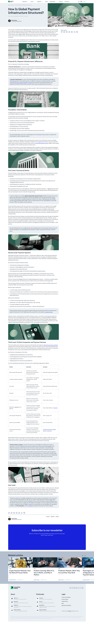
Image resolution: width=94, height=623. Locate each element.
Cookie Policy (65, 601)
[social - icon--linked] (72, 588)
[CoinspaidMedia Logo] (11, 1)
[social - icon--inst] (70, 588)
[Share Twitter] (64, 32)
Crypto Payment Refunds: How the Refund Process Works (20, 572)
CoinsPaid (30, 505)
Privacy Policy (65, 599)
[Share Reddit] (74, 32)
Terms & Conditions (66, 597)
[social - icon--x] (74, 588)
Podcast (61, 1)
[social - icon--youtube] (80, 588)
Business (25, 1)
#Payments (53, 516)
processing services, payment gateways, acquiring (21, 82)
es (84, 1)
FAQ (62, 603)
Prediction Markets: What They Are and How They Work (69, 572)
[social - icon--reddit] (78, 588)
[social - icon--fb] (76, 588)
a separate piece (49, 312)
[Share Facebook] (67, 32)
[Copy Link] (77, 32)
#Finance (48, 516)
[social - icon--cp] (82, 588)
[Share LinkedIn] (61, 32)
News (46, 1)
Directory (67, 1)
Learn (32, 1)
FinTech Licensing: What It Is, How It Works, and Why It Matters (44, 573)
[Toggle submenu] (28, 1)
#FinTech (57, 516)
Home (9, 4)
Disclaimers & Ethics (66, 605)
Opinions (39, 1)
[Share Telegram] (72, 32)
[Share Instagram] (69, 32)
